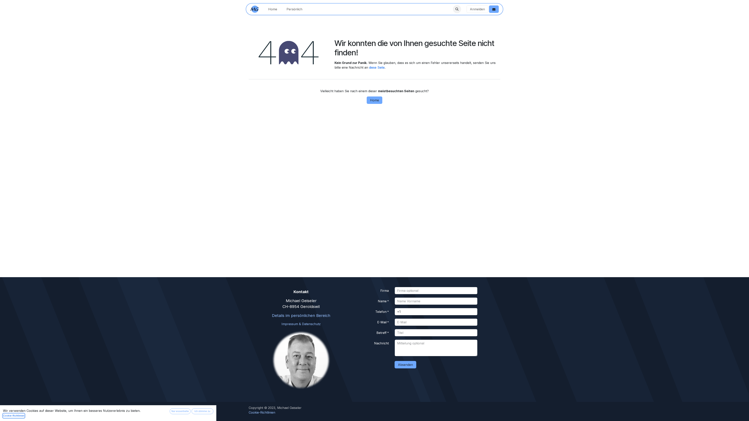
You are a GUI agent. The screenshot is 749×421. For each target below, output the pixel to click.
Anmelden (477, 9)
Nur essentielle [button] (180, 411)
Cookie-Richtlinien (13, 415)
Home (374, 100)
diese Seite (377, 67)
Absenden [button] (405, 365)
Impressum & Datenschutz (301, 324)
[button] (457, 9)
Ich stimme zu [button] (202, 411)
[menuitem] (273, 9)
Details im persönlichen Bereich (301, 315)
